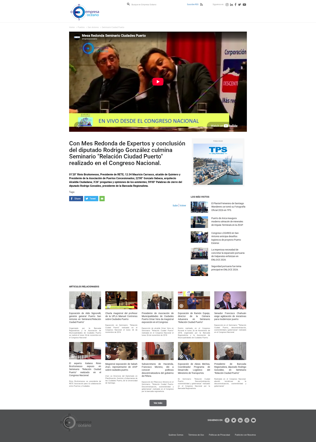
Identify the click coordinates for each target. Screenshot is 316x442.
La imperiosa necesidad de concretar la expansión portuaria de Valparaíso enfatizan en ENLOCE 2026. (228, 254)
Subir (175, 205)
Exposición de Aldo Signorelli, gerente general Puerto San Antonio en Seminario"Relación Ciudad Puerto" (85, 318)
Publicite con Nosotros (245, 434)
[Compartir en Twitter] (91, 198)
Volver (183, 205)
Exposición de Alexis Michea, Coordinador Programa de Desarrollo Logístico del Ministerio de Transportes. (194, 368)
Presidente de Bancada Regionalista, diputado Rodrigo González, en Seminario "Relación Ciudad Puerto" (230, 368)
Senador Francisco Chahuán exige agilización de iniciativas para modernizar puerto (230, 316)
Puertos (81, 27)
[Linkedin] (231, 5)
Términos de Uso (196, 434)
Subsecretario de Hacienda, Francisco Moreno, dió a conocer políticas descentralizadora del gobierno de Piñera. (158, 369)
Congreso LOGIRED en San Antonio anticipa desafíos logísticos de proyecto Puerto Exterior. (226, 238)
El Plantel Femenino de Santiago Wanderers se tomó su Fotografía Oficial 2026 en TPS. (228, 206)
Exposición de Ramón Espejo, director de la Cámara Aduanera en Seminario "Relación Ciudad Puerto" (194, 318)
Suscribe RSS (192, 4)
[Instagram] (227, 5)
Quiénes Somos (176, 434)
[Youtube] (244, 5)
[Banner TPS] (218, 164)
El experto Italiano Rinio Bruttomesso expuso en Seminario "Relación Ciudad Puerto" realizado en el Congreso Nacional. (85, 369)
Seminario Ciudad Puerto (113, 27)
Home (72, 27)
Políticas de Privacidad (219, 434)
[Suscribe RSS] (201, 5)
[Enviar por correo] (102, 198)
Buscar (128, 4)
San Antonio (93, 27)
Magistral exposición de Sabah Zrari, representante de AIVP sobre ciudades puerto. (121, 366)
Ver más (158, 402)
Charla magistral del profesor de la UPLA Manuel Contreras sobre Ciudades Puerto (121, 316)
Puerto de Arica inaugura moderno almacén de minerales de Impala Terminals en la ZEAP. (227, 221)
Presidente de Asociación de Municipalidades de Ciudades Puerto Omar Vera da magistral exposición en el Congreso (158, 318)
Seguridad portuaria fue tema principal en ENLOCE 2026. (226, 268)
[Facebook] (235, 5)
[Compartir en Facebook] (76, 198)
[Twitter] (239, 5)
